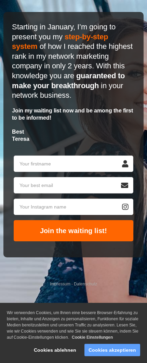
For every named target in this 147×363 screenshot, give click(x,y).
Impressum (60, 284)
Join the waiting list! (73, 230)
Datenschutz (85, 284)
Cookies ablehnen (55, 350)
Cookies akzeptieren (112, 350)
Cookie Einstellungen (92, 337)
